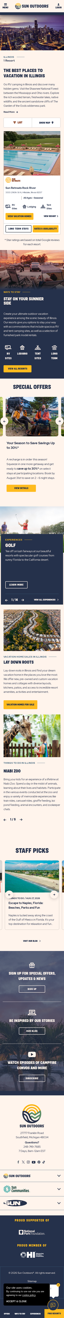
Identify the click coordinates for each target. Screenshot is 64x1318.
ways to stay (20, 1314)
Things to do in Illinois (19, 763)
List (19, 122)
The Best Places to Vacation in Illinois (24, 73)
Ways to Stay (12, 292)
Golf (10, 545)
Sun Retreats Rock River (21, 188)
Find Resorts (54, 1313)
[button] (51, 216)
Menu (5, 7)
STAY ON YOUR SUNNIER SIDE (24, 301)
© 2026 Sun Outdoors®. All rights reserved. (32, 1272)
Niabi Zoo (12, 771)
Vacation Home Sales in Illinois (25, 656)
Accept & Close (16, 1301)
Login (58, 7)
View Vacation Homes (19, 216)
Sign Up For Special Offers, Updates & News (32, 976)
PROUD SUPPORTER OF (32, 1220)
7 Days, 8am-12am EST (32, 1151)
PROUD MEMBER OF (32, 1245)
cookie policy (29, 1295)
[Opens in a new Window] (32, 1232)
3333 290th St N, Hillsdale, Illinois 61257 (24, 192)
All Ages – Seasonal (33, 197)
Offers (7, 1314)
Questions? (32, 1142)
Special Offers (32, 387)
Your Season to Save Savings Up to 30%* (31, 445)
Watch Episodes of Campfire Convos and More (32, 1065)
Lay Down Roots (19, 662)
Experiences (13, 539)
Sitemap (32, 1281)
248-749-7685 (32, 1147)
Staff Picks (32, 851)
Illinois (9, 59)
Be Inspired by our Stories (32, 1021)
